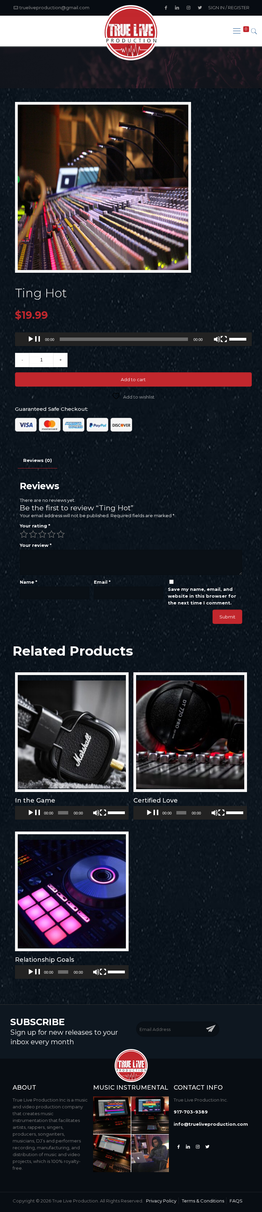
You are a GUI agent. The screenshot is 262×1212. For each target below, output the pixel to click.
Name (28, 582)
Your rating (35, 525)
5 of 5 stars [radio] (61, 534)
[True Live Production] (131, 33)
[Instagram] (197, 1146)
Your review (36, 545)
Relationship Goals (44, 959)
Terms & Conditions (203, 1200)
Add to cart (133, 379)
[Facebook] (178, 1146)
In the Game (35, 800)
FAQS (236, 1200)
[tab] (37, 460)
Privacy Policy (161, 1200)
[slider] (238, 338)
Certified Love (155, 800)
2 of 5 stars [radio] (33, 534)
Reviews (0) (37, 460)
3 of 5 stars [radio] (42, 534)
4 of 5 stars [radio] (51, 534)
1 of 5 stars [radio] (24, 534)
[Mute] (220, 339)
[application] (133, 339)
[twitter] (207, 1146)
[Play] (34, 339)
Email (102, 582)
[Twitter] (188, 1146)
